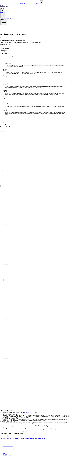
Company (2, 18)
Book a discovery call (28, 412)
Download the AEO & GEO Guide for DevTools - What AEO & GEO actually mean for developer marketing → (20, 3)
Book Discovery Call (7, 18)
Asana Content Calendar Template (8, 448)
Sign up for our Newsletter (5, 441)
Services (2, 8)
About (4, 453)
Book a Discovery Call (4, 435)
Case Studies (2, 12)
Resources (2, 13)
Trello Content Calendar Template (8, 447)
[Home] (4, 7)
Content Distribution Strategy (8, 446)
